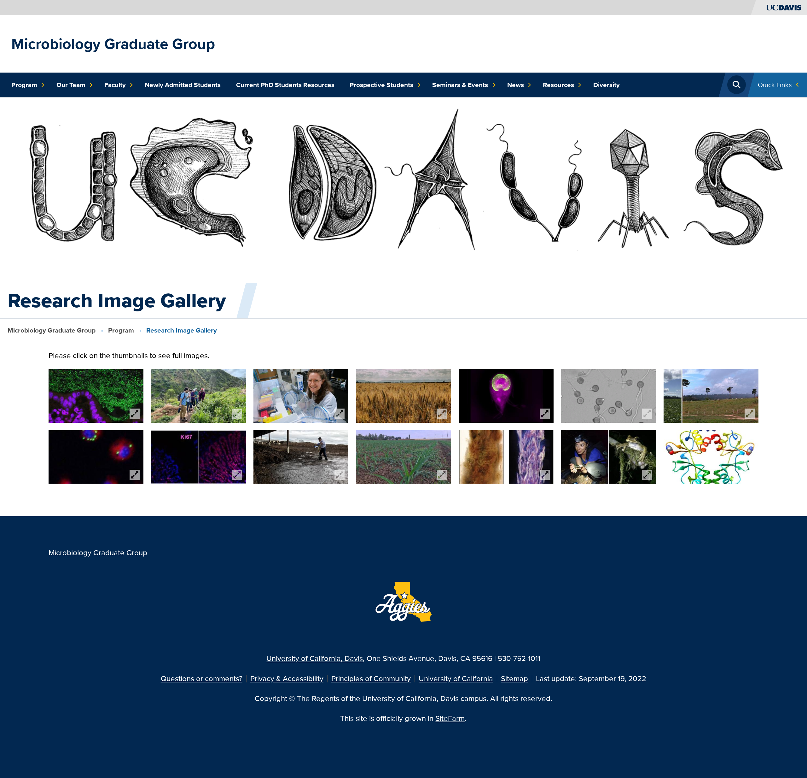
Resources (558, 85)
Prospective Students (381, 85)
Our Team (70, 85)
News (515, 85)
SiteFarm (450, 718)
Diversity (606, 85)
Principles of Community (371, 678)
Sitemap (514, 678)
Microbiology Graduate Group (113, 43)
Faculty (115, 85)
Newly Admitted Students (183, 85)
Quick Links (775, 84)
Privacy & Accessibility (286, 678)
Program (24, 85)
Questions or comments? (201, 678)
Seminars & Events (460, 85)
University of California (456, 678)
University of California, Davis (314, 658)
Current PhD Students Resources (285, 85)
